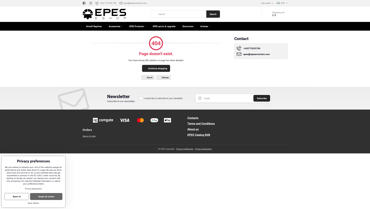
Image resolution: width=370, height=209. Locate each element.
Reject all (17, 196)
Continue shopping (157, 68)
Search (213, 14)
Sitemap (165, 77)
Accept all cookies (46, 196)
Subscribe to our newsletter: (121, 101)
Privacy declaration (203, 149)
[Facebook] (85, 3)
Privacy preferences (184, 149)
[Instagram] (90, 3)
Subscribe (262, 98)
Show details (33, 203)
